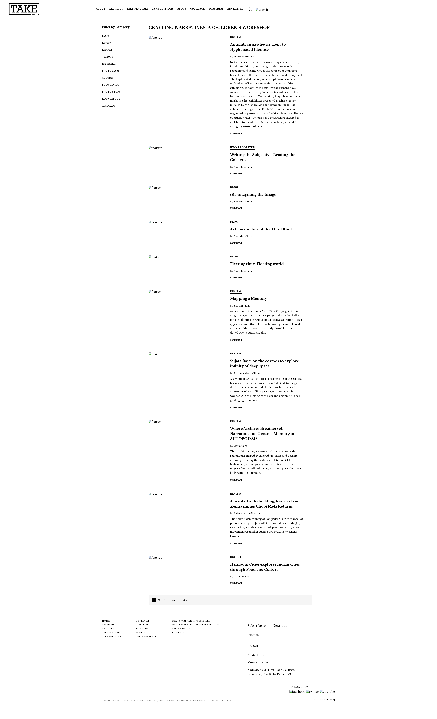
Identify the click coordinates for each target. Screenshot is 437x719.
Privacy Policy (221, 700)
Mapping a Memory (248, 299)
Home (106, 621)
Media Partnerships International (195, 625)
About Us (108, 625)
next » (183, 600)
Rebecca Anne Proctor (247, 513)
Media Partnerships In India (191, 621)
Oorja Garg (240, 445)
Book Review (110, 85)
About (100, 9)
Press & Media (181, 629)
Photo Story (111, 92)
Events (140, 632)
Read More (236, 134)
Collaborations (147, 636)
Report (107, 50)
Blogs (181, 9)
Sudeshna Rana (243, 166)
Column (107, 78)
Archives (116, 9)
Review (107, 43)
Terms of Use (110, 700)
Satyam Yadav (242, 305)
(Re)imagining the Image (253, 194)
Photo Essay (110, 71)
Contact (178, 632)
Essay (106, 36)
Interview (109, 64)
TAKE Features (137, 9)
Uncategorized (242, 147)
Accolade (108, 106)
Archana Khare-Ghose (247, 373)
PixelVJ (330, 699)
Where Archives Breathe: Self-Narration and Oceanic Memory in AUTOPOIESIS (262, 434)
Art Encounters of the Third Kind (261, 229)
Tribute (107, 57)
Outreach (197, 9)
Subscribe (216, 9)
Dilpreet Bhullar (244, 56)
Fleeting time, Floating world (257, 264)
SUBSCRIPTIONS (133, 700)
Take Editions (163, 9)
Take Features (111, 632)
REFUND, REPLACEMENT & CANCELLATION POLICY (177, 700)
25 (173, 600)
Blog (234, 187)
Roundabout (111, 99)
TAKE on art (241, 576)
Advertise (235, 9)
